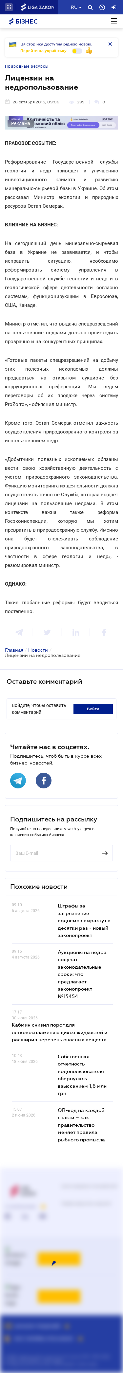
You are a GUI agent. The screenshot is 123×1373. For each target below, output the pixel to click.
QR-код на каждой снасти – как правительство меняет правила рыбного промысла (81, 1124)
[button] (9, 7)
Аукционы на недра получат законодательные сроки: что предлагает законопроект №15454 (82, 974)
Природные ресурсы (27, 66)
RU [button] (74, 7)
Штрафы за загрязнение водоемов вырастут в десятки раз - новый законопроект (84, 920)
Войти (93, 709)
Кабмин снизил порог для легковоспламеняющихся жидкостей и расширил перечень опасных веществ (59, 1032)
